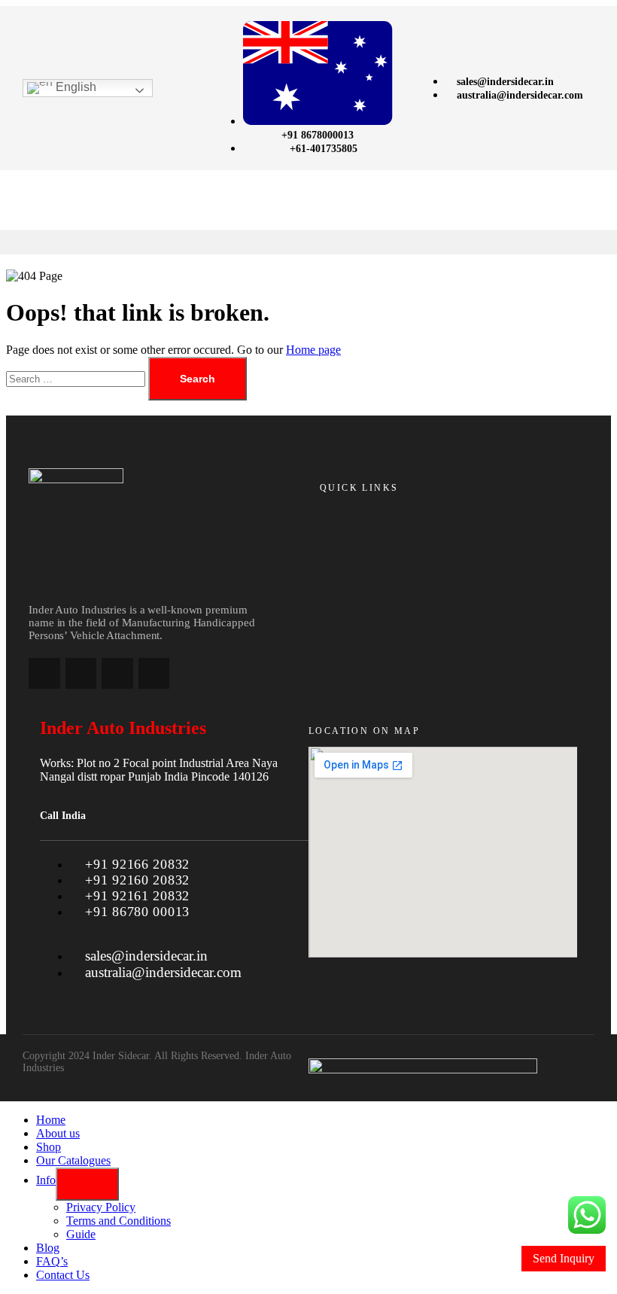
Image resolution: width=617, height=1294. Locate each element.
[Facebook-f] (44, 674)
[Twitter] (117, 674)
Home (50, 1119)
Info (46, 1180)
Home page (313, 349)
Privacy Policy (100, 1207)
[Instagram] (81, 674)
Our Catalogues (73, 1160)
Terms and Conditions (118, 1220)
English (74, 87)
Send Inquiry (563, 1258)
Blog (47, 1247)
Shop (48, 1146)
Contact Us (63, 1274)
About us (58, 1133)
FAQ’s (52, 1261)
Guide (81, 1234)
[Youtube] (154, 674)
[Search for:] (77, 378)
